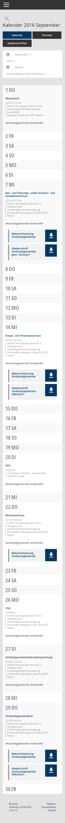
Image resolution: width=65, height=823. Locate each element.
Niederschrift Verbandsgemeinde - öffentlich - (24, 391)
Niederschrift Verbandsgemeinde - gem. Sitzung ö (24, 251)
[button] (51, 236)
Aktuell (19, 67)
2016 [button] (9, 61)
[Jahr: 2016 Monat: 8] (8, 54)
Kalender (17, 35)
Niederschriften (17, 43)
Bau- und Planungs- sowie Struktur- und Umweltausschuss (30, 194)
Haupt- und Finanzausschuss (23, 335)
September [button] (22, 54)
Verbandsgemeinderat (19, 716)
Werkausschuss (14, 515)
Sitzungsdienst (48, 809)
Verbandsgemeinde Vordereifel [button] (25, 73)
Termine (47, 35)
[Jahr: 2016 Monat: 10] (8, 67)
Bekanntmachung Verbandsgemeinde (24, 235)
